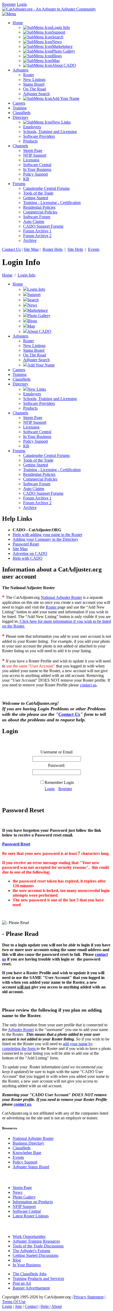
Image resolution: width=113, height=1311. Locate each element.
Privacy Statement (89, 1297)
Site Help (75, 249)
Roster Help (53, 249)
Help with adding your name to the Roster (47, 534)
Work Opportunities (29, 1236)
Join (18, 1306)
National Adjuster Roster (61, 597)
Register (9, 4)
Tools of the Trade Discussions (38, 1246)
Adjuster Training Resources (36, 1241)
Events (93, 249)
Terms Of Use (13, 1301)
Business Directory (28, 1143)
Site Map (31, 249)
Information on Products (33, 1202)
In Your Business (27, 1265)
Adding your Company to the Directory (45, 539)
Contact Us (11, 249)
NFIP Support (24, 1206)
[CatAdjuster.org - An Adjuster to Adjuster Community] (49, 9)
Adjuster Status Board (31, 1167)
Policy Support (25, 1162)
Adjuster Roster (21, 1029)
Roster (52, 607)
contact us (88, 685)
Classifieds (21, 1148)
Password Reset (26, 544)
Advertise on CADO (30, 553)
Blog (17, 1260)
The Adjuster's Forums (31, 1250)
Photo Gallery (24, 1197)
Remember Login (59, 782)
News (17, 1192)
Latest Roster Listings (31, 1216)
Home (7, 275)
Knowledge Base (27, 1152)
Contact (31, 1306)
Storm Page (22, 1187)
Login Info (26, 275)
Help (45, 1306)
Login (22, 4)
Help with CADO (28, 558)
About (56, 1306)
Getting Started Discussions (35, 1255)
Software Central (27, 1211)
